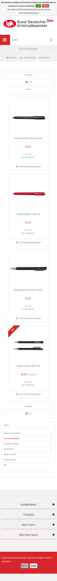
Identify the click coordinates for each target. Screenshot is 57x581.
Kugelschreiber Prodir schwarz (28, 290)
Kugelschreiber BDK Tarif (28, 366)
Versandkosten (29, 157)
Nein (46, 6)
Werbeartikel (9, 449)
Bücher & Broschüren (12, 433)
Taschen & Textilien (11, 444)
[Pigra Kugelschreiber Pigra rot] (28, 193)
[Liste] (30, 82)
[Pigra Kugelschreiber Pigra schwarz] (28, 117)
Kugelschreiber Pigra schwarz (29, 138)
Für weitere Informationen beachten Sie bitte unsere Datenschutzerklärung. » (28, 11)
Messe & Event (10, 454)
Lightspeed (40, 558)
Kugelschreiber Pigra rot (28, 214)
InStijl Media (5, 561)
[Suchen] (51, 40)
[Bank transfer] (33, 565)
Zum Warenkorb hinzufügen (30, 166)
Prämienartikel (10, 460)
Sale (5, 465)
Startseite (12, 57)
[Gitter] (27, 82)
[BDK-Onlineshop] (28, 23)
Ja (38, 6)
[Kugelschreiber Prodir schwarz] (28, 269)
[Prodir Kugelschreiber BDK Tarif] (28, 345)
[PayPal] (24, 565)
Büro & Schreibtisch (27, 57)
